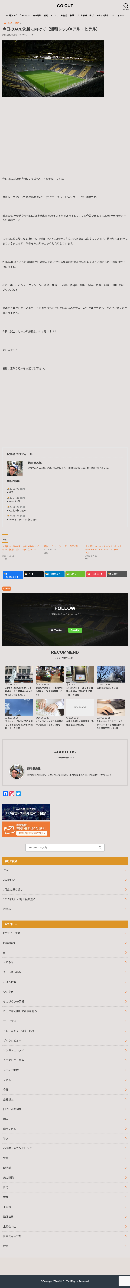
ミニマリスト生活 (58, 15)
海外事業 (8, 1216)
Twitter (58, 630)
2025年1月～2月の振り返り (23, 519)
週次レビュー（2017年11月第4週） (62, 546)
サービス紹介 (11, 1021)
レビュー (8, 1079)
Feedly (75, 630)
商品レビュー (11, 1128)
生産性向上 (9, 1226)
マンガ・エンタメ (13, 1050)
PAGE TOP (123, 1246)
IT (4, 952)
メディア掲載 (102, 15)
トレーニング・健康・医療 (18, 1030)
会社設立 (8, 1099)
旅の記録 (37, 15)
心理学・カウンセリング (17, 1148)
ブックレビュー (12, 1040)
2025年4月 (14, 501)
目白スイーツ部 (12, 1236)
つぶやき (8, 991)
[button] (53, 68)
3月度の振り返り (17, 510)
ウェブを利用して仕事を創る (20, 1011)
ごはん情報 (81, 15)
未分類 (7, 1207)
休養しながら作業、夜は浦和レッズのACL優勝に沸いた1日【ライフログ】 (20, 549)
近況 (11, 492)
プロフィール (117, 15)
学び (91, 15)
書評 (72, 15)
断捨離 (7, 1167)
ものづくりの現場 (13, 1001)
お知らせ (8, 962)
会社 (5, 1089)
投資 (46, 15)
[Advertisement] (65, 131)
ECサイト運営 (11, 933)
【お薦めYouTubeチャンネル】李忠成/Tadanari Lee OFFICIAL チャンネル (103, 549)
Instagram (9, 942)
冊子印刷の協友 (12, 1109)
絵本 (5, 1246)
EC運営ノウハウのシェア (18, 15)
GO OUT (65, 5)
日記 (22, 489)
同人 (5, 1119)
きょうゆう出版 (12, 972)
